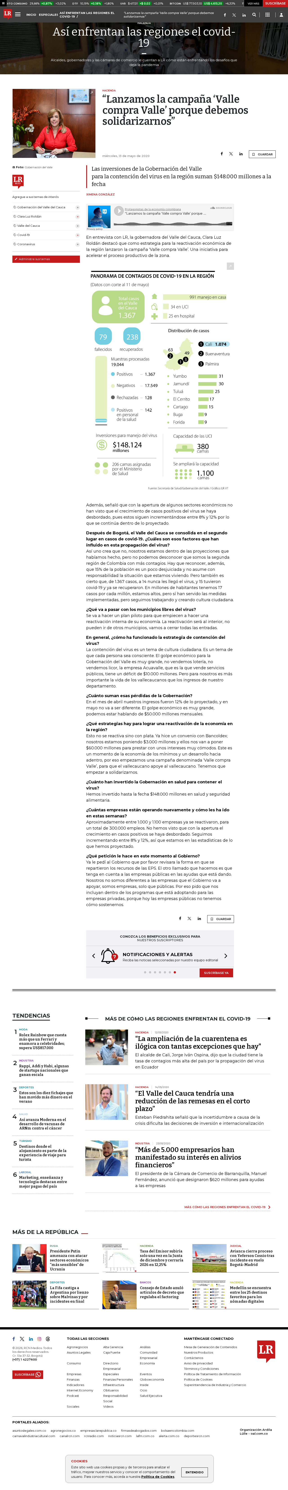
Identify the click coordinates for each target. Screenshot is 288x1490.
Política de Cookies (157, 1477)
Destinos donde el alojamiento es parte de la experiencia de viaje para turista (43, 1153)
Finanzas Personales (118, 1379)
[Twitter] (234, 15)
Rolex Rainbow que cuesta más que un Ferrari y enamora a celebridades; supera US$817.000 (43, 1041)
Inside (144, 1385)
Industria (26, 1060)
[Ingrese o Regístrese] (281, 14)
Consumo (74, 1363)
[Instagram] (41, 1340)
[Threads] (50, 1340)
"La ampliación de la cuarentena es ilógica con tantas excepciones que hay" (198, 1042)
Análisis (145, 1347)
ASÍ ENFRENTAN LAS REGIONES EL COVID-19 (87, 14)
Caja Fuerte (111, 1352)
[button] (92, 956)
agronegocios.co (63, 1430)
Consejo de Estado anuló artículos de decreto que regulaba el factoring (162, 1292)
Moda (23, 1029)
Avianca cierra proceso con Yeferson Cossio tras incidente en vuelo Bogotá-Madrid (252, 1258)
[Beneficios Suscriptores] (267, 14)
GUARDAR (265, 154)
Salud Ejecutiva (151, 1395)
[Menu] (18, 14)
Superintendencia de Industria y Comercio (215, 1385)
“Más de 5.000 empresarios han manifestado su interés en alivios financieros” (188, 1157)
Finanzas (73, 1379)
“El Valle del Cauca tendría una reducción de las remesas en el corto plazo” (192, 1101)
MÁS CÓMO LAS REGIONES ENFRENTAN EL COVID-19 (225, 1207)
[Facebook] (225, 15)
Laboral (25, 1172)
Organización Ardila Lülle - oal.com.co (256, 1431)
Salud (23, 1114)
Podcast (73, 1395)
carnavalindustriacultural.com (33, 1436)
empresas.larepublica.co (98, 1430)
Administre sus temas (34, 259)
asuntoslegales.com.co (29, 1430)
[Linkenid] (244, 15)
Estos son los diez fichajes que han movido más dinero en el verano (46, 1097)
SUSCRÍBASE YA (216, 973)
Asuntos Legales (78, 1352)
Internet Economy (80, 1390)
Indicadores (75, 1385)
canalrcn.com (70, 1436)
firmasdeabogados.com (139, 1430)
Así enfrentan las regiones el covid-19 (144, 37)
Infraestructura (113, 1385)
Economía (147, 1363)
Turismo (25, 1141)
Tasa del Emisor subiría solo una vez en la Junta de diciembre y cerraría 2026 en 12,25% (161, 1258)
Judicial (235, 1245)
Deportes (26, 1087)
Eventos (146, 1374)
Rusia (54, 1245)
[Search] (254, 15)
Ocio (143, 1390)
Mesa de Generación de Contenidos (210, 1347)
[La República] (7, 15)
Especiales (111, 1374)
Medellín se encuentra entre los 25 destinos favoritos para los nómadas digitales (250, 1295)
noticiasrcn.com (120, 1436)
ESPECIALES (48, 14)
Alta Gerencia (113, 1347)
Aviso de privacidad (198, 1363)
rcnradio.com (94, 1436)
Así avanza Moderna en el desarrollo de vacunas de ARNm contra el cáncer (42, 1124)
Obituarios (111, 1390)
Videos (108, 1406)
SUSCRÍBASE (275, 3)
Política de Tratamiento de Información (212, 1374)
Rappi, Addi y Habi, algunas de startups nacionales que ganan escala (44, 1070)
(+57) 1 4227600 (24, 1359)
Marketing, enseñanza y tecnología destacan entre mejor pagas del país (43, 1181)
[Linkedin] (241, 154)
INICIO (31, 14)
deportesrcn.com (197, 1436)
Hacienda (146, 1245)
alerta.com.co (169, 1436)
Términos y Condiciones (201, 1368)
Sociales (73, 1406)
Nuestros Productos (198, 1352)
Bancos (145, 1282)
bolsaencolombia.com (177, 1430)
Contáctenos (193, 1358)
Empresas (74, 1374)
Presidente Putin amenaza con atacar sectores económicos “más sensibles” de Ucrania (69, 1260)
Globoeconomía (152, 1379)
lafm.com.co (145, 1436)
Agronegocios (77, 1347)
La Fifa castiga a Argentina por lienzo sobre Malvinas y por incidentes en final (69, 1295)
